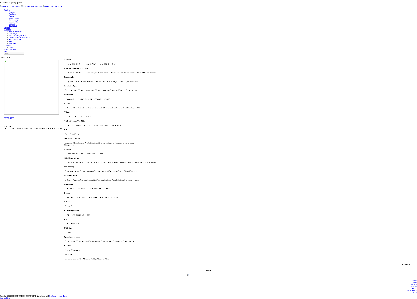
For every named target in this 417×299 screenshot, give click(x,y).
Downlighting (13, 20)
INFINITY (9, 118)
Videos (11, 41)
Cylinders (12, 24)
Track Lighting (14, 22)
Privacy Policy (63, 296)
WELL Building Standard (17, 35)
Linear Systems (14, 18)
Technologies (13, 34)
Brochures (12, 43)
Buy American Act (15, 32)
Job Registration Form (16, 39)
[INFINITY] (31, 114)
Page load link (5, 298)
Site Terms (52, 296)
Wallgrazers (13, 26)
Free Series (12, 14)
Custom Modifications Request (19, 37)
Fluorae (11, 16)
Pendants (12, 12)
